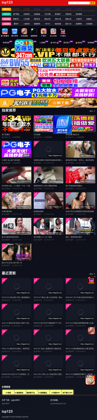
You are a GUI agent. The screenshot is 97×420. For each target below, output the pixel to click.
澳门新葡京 (6, 134)
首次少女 (68, 24)
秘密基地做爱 (39, 211)
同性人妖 (58, 19)
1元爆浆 (42, 43)
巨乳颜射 (89, 24)
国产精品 (16, 14)
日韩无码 (68, 14)
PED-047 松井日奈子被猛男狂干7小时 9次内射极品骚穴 (54, 323)
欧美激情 (79, 14)
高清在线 (6, 14)
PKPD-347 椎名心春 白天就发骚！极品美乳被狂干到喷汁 (54, 297)
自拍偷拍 (37, 14)
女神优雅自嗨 (7, 211)
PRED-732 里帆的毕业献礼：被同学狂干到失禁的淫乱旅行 (23, 349)
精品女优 (47, 19)
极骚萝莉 (37, 24)
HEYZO (47, 24)
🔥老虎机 (78, 43)
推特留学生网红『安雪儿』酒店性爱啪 (80, 160)
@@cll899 (5, 403)
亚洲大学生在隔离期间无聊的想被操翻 (80, 211)
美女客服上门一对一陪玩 (43, 237)
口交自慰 (27, 19)
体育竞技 (6, 43)
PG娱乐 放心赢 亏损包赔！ (11, 160)
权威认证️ (30, 43)
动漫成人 (89, 19)
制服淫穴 (16, 19)
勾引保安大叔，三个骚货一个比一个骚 (16, 186)
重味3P (16, 24)
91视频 (8, 393)
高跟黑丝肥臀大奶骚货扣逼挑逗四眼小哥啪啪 (50, 160)
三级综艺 (79, 19)
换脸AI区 (68, 19)
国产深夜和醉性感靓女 (74, 186)
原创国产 (58, 14)
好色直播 (37, 134)
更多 (91, 111)
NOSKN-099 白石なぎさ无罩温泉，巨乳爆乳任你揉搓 (21, 374)
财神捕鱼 (91, 43)
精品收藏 (6, 19)
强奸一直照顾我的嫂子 (74, 237)
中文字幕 (47, 14)
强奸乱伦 (37, 19)
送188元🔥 (55, 43)
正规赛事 (18, 43)
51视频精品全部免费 (46, 393)
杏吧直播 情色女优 (72, 134)
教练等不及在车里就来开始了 (37, 393)
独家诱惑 (58, 24)
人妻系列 (27, 24)
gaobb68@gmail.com (58, 403)
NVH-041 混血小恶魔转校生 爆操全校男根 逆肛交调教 (53, 349)
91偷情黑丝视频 (21, 393)
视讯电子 (66, 43)
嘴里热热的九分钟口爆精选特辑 (45, 186)
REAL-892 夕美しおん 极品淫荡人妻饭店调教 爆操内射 (54, 374)
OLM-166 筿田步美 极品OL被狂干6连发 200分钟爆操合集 (23, 323)
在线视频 (6, 24)
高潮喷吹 (79, 24)
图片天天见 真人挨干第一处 (12, 263)
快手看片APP (67, 393)
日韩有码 (27, 14)
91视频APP (55, 393)
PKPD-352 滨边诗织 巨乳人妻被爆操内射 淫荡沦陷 (20, 297)
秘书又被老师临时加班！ (11, 237)
